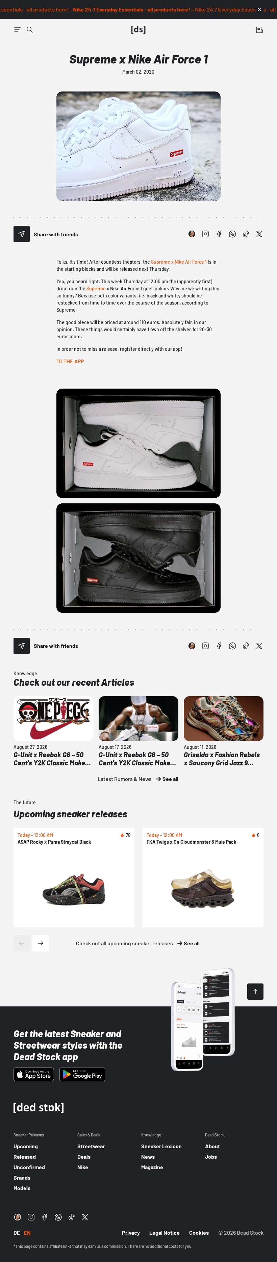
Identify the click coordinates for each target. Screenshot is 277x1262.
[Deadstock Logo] (138, 30)
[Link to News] (30, 30)
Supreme (96, 288)
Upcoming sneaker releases (70, 813)
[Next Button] (40, 943)
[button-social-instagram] (205, 234)
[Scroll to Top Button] (255, 991)
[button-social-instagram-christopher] (192, 234)
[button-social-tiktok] (246, 234)
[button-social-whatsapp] (232, 234)
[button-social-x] (259, 234)
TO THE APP (70, 361)
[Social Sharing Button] (22, 234)
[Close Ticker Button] (259, 9)
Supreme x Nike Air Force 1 (179, 262)
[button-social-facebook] (219, 234)
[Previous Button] (22, 943)
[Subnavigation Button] (18, 30)
